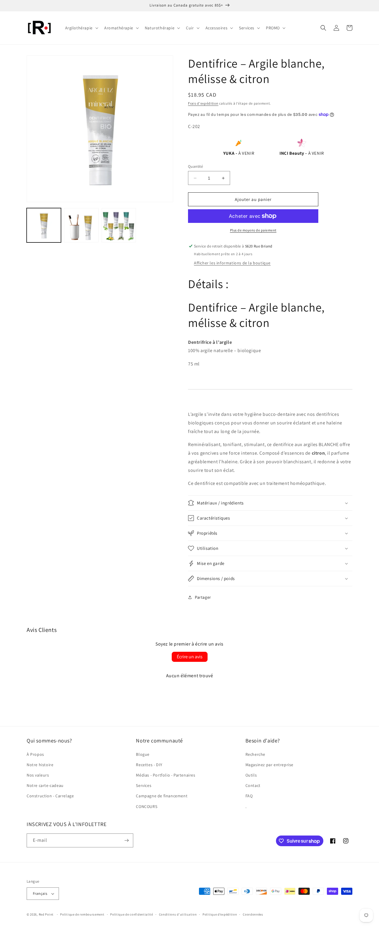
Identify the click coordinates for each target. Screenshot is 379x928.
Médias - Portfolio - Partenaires (165, 775)
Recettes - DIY (149, 764)
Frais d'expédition (203, 103)
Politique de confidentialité (131, 914)
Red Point (46, 914)
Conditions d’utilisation (178, 914)
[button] (81, 28)
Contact (253, 785)
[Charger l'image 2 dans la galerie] (81, 225)
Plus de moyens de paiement (253, 230)
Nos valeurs (38, 775)
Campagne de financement (161, 795)
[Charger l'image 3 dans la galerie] (119, 225)
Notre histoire (40, 764)
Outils (251, 775)
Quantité (195, 166)
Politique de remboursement (82, 914)
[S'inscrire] (126, 840)
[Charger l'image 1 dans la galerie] (44, 225)
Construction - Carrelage (50, 795)
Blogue (143, 754)
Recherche (255, 754)
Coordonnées (253, 914)
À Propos (35, 754)
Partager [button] (203, 597)
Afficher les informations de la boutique (232, 263)
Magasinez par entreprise (269, 764)
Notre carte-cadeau (45, 785)
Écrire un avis (190, 657)
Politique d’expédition (220, 914)
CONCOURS (146, 806)
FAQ (249, 795)
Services (143, 785)
